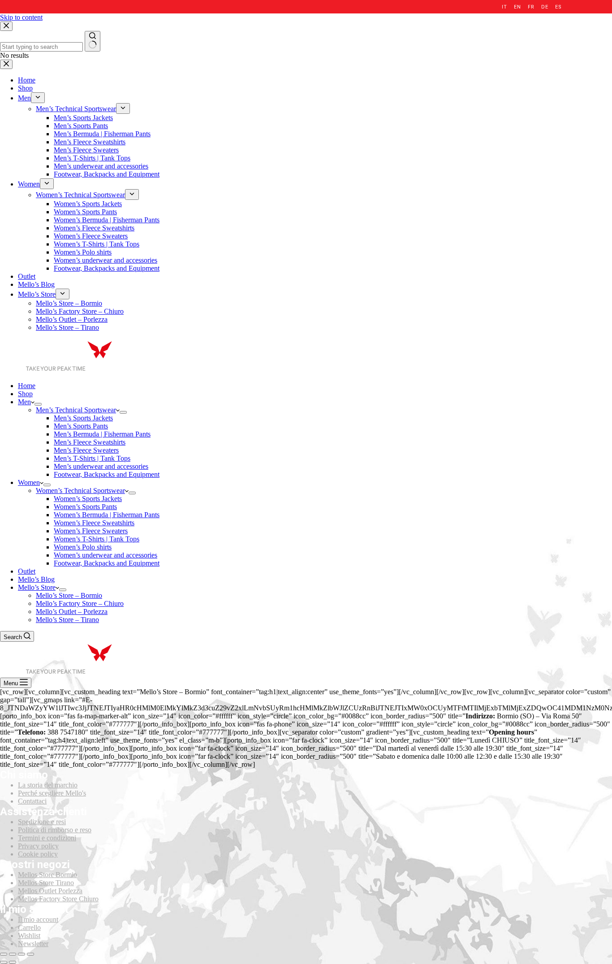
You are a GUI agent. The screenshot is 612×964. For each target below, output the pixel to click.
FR (531, 7)
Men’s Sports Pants (81, 426)
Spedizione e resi (42, 822)
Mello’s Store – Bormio (69, 595)
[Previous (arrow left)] (3, 962)
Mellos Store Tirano (46, 882)
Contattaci (32, 801)
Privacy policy (38, 846)
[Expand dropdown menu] (38, 404)
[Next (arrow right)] (12, 962)
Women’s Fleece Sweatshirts (94, 523)
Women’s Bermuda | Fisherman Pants (106, 515)
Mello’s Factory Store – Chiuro (80, 603)
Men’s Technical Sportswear (76, 410)
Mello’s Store (37, 587)
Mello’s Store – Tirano (67, 619)
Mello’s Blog (36, 579)
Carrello (29, 927)
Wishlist (29, 935)
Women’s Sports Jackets (88, 498)
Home (26, 385)
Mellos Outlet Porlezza (50, 891)
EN (517, 7)
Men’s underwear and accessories (101, 466)
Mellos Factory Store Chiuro (58, 899)
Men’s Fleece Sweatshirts (89, 442)
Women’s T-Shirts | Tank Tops (96, 539)
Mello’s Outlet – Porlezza (72, 611)
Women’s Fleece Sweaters (91, 531)
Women (29, 482)
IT (504, 7)
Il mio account (38, 919)
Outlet (26, 571)
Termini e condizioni (47, 838)
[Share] (12, 954)
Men (24, 402)
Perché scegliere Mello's (52, 793)
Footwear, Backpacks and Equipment (106, 474)
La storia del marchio (48, 785)
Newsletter (33, 943)
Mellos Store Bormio (47, 874)
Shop (25, 394)
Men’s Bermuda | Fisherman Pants (102, 434)
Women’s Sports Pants (85, 506)
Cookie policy (38, 854)
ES (558, 7)
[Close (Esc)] (3, 954)
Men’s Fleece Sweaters (86, 450)
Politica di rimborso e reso (54, 830)
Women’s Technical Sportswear (80, 490)
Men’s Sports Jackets (83, 418)
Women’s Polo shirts (83, 547)
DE (544, 7)
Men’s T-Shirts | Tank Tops (92, 458)
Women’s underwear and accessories (105, 555)
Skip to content (21, 17)
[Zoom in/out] (30, 954)
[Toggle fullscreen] (21, 954)
